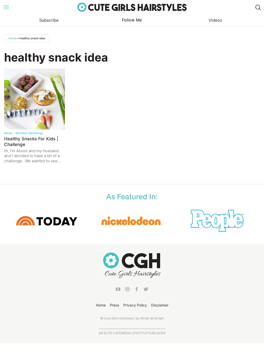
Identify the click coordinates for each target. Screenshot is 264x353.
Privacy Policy (135, 305)
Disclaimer (159, 305)
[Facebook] (136, 290)
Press (114, 305)
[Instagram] (127, 290)
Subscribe (49, 20)
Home (12, 38)
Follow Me (132, 19)
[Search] (258, 7)
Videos (215, 20)
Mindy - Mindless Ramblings (23, 133)
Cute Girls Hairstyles (132, 7)
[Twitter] (145, 290)
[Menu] (6, 7)
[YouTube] (118, 290)
